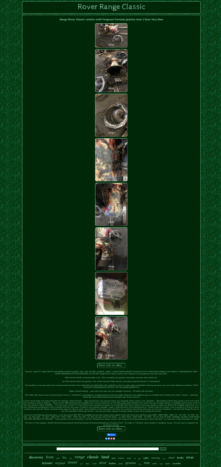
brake (180, 457)
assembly (177, 463)
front (50, 457)
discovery (36, 457)
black (140, 464)
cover (129, 458)
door (102, 463)
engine (121, 458)
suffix (146, 458)
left (135, 458)
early (154, 463)
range (80, 456)
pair (139, 458)
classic (93, 457)
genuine (130, 463)
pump (164, 458)
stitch (113, 458)
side (94, 464)
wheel (171, 457)
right (161, 464)
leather (112, 463)
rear (147, 462)
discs (88, 464)
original (60, 463)
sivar (190, 457)
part (81, 464)
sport (58, 458)
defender (47, 463)
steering (155, 457)
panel (120, 464)
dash (70, 458)
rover (73, 462)
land (105, 457)
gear (167, 463)
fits (64, 457)
